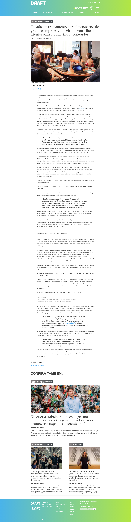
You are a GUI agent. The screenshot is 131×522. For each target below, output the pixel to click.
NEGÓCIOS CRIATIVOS (67, 12)
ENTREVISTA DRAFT (95, 12)
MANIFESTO (72, 506)
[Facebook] (31, 89)
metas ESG (71, 323)
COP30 (57, 502)
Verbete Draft (59, 511)
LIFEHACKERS (34, 12)
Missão (72, 504)
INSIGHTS (58, 510)
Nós (71, 502)
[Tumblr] (38, 89)
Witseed (81, 108)
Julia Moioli (36, 39)
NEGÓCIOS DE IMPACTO (49, 12)
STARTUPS (81, 12)
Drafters (58, 506)
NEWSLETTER (92, 2)
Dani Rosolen (37, 428)
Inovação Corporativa (62, 508)
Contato (72, 511)
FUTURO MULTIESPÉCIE (61, 504)
